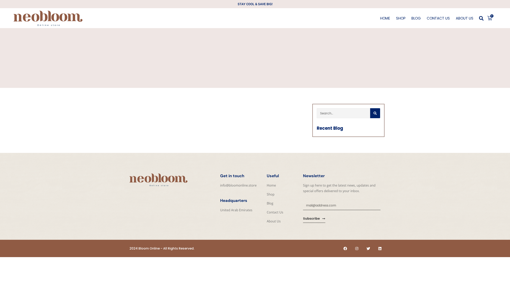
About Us (464, 18)
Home (385, 18)
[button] (481, 18)
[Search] (375, 113)
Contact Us (438, 18)
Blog (416, 18)
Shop (400, 18)
